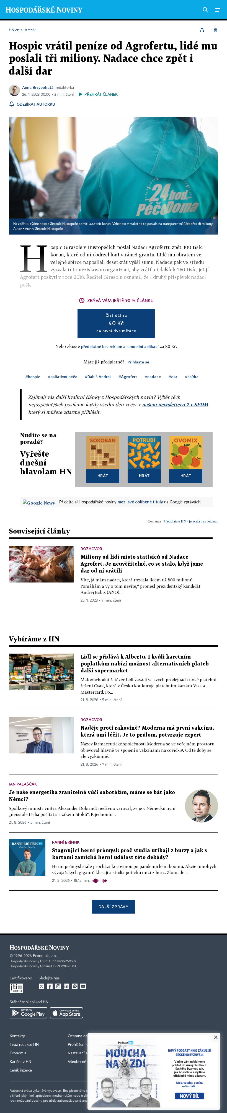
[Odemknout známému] (215, 30)
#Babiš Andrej (98, 376)
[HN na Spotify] (75, 986)
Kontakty (17, 1036)
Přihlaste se (138, 362)
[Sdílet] (202, 30)
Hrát (102, 475)
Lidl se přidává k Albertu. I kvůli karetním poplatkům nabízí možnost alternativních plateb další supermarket (145, 664)
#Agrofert (127, 376)
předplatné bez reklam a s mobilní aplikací (120, 346)
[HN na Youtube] (83, 986)
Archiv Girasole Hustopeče (44, 229)
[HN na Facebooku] (50, 986)
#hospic (32, 376)
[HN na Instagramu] (58, 986)
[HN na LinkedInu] (66, 986)
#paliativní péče (62, 376)
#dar (173, 376)
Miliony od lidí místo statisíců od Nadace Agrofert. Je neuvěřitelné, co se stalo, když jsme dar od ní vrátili (142, 564)
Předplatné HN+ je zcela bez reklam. (190, 521)
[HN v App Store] (66, 1012)
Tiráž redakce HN (24, 1045)
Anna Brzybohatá (37, 87)
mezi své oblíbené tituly (140, 501)
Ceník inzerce (21, 1070)
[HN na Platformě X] (41, 986)
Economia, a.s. (45, 956)
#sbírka (191, 376)
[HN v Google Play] (28, 1012)
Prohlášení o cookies (85, 1045)
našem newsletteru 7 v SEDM (175, 404)
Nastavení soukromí (84, 1053)
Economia (18, 1053)
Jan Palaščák (23, 784)
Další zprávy (113, 906)
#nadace (153, 376)
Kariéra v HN (20, 1062)
